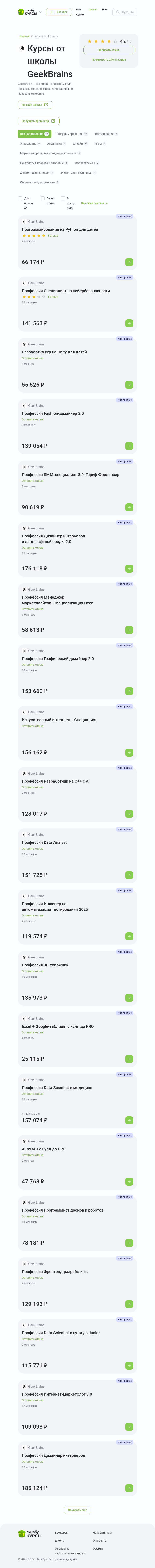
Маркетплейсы (86, 163)
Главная (24, 36)
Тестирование (106, 134)
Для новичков (29, 203)
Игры (100, 143)
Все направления (34, 134)
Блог (105, 9)
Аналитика (56, 143)
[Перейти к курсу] (129, 262)
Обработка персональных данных (70, 1551)
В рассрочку (71, 203)
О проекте (99, 1540)
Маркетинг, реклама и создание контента (50, 153)
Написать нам (102, 1532)
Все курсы (80, 12)
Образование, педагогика (39, 182)
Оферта (98, 1548)
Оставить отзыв (32, 358)
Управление (30, 143)
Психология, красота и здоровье (43, 163)
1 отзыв (53, 235)
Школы (93, 9)
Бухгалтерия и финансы (77, 172)
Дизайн (80, 143)
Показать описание (31, 93)
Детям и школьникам (36, 172)
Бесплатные (51, 201)
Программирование (71, 134)
